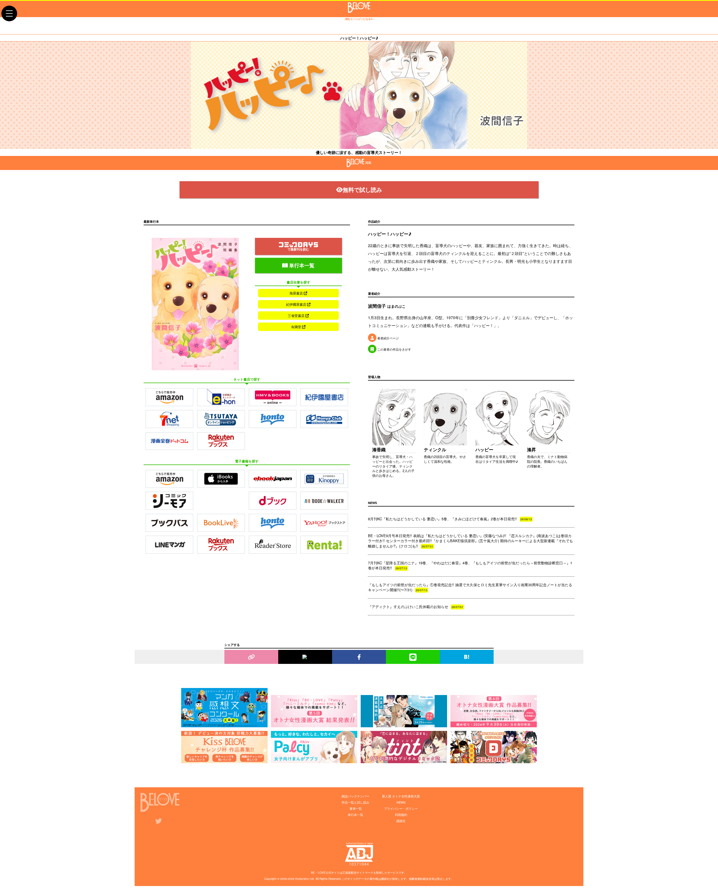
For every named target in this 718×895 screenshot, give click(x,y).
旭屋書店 (296, 293)
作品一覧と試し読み (355, 802)
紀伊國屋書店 (296, 304)
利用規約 (401, 814)
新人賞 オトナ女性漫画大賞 (401, 796)
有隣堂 (296, 326)
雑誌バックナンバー (355, 796)
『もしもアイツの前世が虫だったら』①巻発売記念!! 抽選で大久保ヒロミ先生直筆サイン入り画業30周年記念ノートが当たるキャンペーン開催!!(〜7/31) (470, 587)
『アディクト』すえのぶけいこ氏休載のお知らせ (415, 606)
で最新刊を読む (298, 249)
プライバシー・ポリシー (401, 808)
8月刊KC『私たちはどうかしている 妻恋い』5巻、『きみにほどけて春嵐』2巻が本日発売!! (450, 518)
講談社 (401, 820)
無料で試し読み (362, 189)
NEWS (401, 802)
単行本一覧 (301, 265)
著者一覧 (355, 808)
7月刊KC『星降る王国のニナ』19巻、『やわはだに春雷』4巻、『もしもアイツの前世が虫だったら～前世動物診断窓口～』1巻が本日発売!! (470, 565)
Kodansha (302, 878)
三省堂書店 (296, 315)
